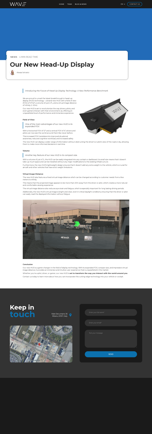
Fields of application (91, 398)
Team (69, 4)
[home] (18, 4)
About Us (58, 398)
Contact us (135, 4)
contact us (89, 410)
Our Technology (89, 400)
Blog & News (116, 400)
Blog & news (80, 4)
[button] (123, 4)
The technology (61, 400)
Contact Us (115, 398)
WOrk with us (61, 410)
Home (61, 4)
